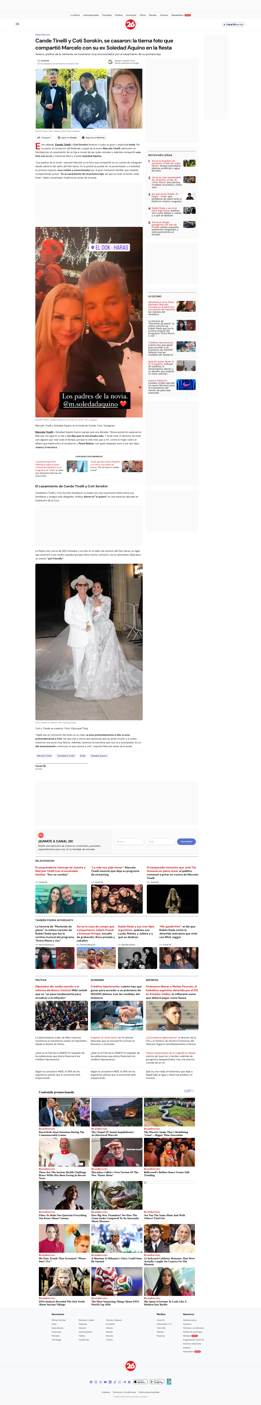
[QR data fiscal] (169, 1383)
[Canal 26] (130, 1366)
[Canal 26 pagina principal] (130, 28)
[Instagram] (95, 1382)
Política (40, 980)
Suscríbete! (186, 841)
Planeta (109, 1332)
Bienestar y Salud (86, 1320)
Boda (82, 755)
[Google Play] (157, 1382)
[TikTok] (115, 1382)
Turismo (109, 1340)
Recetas (109, 1336)
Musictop (161, 1336)
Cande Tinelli (63, 144)
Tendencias (84, 1340)
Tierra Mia (161, 1328)
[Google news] (129, 1382)
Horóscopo (56, 1332)
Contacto (187, 1324)
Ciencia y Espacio (114, 1320)
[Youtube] (105, 1382)
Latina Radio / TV (164, 1324)
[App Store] (140, 1382)
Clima (54, 1324)
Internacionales (85, 1332)
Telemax (160, 1332)
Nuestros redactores (192, 1343)
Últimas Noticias (59, 1320)
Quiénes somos (190, 1320)
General (82, 1328)
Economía (97, 980)
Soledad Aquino (99, 755)
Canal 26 (45, 60)
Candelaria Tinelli (65, 755)
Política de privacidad (192, 1332)
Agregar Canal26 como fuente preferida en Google (126, 61)
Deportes (152, 980)
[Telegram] (124, 1382)
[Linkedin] (110, 1382)
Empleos (187, 1347)
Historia (109, 1328)
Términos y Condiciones (124, 1392)
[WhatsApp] (119, 1382)
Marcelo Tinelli (44, 432)
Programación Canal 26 (193, 1340)
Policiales (56, 1336)
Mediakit (190, 1336)
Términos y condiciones (193, 1328)
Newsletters (191, 1351)
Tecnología (56, 1340)
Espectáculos (42, 35)
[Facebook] (91, 1382)
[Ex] (100, 1382)
